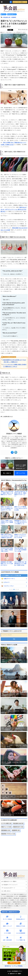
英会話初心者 (7, 17)
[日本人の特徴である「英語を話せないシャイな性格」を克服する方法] (20, 557)
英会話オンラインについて (11, 884)
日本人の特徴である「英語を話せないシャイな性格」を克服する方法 (20, 563)
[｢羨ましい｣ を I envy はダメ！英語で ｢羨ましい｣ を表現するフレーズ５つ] (7, 486)
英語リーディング (7, 926)
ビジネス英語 (6, 823)
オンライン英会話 (7, 919)
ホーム (4, 14)
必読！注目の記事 (7, 940)
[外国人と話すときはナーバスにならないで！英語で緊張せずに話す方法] (7, 529)
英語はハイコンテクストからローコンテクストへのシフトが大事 (20, 536)
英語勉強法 (5, 830)
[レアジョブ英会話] (14, 954)
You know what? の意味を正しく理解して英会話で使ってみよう (7, 549)
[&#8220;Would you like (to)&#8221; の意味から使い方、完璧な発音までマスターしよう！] (20, 486)
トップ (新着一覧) (20, 940)
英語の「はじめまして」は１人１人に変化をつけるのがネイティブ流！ (7, 508)
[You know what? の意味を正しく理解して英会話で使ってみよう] (7, 543)
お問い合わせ (7, 891)
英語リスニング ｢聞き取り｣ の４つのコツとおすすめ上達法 (20, 508)
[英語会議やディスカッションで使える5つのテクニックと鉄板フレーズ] (20, 515)
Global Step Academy (10, 582)
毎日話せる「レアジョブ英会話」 (14, 966)
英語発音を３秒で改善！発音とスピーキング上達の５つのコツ (7, 563)
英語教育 (14, 17)
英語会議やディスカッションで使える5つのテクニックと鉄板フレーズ (20, 522)
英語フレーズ (6, 827)
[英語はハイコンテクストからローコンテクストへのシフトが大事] (20, 529)
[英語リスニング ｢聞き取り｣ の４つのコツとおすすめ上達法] (20, 502)
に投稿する (8, 473)
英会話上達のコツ (12, 14)
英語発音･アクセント (8, 834)
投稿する (10, 30)
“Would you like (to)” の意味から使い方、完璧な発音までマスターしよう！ (20, 494)
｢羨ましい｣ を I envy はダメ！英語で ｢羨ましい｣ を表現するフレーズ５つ (7, 493)
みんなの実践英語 (20, 933)
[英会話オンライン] (14, 8)
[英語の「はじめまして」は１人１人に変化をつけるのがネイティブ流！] (7, 502)
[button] (10, 589)
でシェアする (21, 473)
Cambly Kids (7, 578)
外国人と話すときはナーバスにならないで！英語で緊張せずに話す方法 (7, 536)
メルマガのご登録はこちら (20, 2)
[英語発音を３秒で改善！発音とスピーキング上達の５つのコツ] (7, 557)
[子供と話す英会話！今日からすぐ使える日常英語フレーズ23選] (20, 543)
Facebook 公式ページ (9, 888)
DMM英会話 (7, 586)
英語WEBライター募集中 (10, 881)
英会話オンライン (18, 971)
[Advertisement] (14, 853)
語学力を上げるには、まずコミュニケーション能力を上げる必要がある (14, 209)
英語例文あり (18, 827)
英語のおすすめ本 (20, 926)
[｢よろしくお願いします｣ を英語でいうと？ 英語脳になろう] (7, 515)
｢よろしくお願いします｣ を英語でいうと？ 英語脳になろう (7, 522)
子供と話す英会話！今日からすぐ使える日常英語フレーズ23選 (20, 549)
